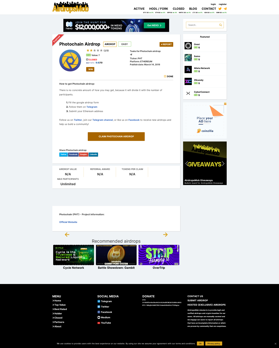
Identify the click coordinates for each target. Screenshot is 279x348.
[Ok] (275, 343)
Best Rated (60, 309)
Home (57, 300)
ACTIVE (139, 8)
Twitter (78, 119)
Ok (200, 343)
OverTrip (159, 267)
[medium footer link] (98, 317)
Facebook (134, 119)
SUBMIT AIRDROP (197, 300)
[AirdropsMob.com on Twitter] (220, 8)
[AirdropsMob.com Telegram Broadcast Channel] (225, 8)
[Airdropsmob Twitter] (98, 306)
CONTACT (209, 8)
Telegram (91, 106)
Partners (59, 322)
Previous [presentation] (187, 163)
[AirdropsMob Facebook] (98, 312)
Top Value (60, 304)
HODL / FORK (158, 8)
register (223, 4)
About (57, 326)
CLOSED (179, 8)
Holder (58, 313)
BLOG (193, 8)
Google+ (83, 154)
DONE (170, 76)
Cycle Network (73, 267)
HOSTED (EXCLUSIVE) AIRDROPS (206, 304)
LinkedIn (93, 154)
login (213, 4)
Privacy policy (214, 343)
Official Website (68, 222)
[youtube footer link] (98, 322)
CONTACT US (195, 296)
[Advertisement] (116, 197)
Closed (58, 317)
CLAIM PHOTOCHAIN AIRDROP (116, 136)
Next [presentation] (223, 163)
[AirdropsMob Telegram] (98, 301)
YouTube (106, 322)
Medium (105, 317)
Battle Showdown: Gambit (116, 267)
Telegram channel (102, 119)
